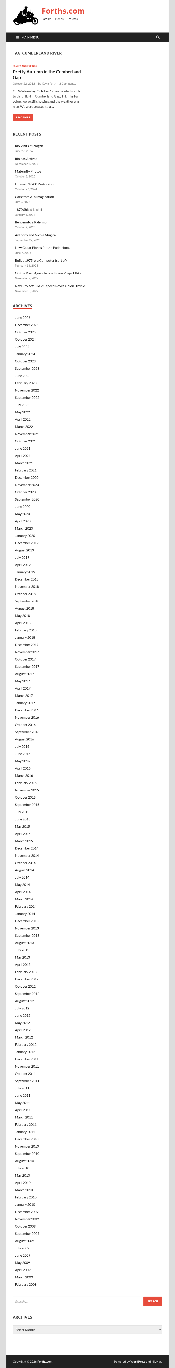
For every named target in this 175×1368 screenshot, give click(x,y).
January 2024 (25, 354)
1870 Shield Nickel (28, 209)
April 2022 (23, 419)
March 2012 (24, 1037)
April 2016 (23, 768)
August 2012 (24, 1001)
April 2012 (23, 1030)
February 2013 (25, 972)
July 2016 (22, 746)
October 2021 (25, 441)
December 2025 (26, 325)
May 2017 (22, 681)
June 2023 (22, 376)
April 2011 (23, 1110)
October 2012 (25, 986)
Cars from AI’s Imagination (34, 197)
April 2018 (23, 623)
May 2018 (22, 615)
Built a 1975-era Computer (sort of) (41, 260)
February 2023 (25, 383)
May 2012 (22, 1023)
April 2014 (23, 892)
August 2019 (24, 550)
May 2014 (22, 884)
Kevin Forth (49, 83)
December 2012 (26, 979)
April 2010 (23, 1182)
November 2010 (27, 1146)
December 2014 (26, 848)
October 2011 (25, 1073)
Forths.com (63, 11)
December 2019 (26, 543)
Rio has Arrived (26, 159)
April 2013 (23, 964)
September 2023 (27, 368)
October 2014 (25, 863)
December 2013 (26, 921)
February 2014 (25, 906)
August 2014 (24, 870)
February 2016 (25, 783)
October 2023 (25, 361)
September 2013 (27, 935)
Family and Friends (25, 66)
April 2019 (23, 565)
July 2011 (22, 1088)
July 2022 (22, 405)
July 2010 (22, 1168)
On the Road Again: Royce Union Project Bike (48, 273)
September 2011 (27, 1081)
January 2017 (25, 703)
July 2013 (22, 950)
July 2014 (22, 877)
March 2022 (24, 426)
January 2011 (25, 1132)
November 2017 (27, 652)
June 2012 (22, 1015)
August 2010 (24, 1161)
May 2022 (22, 412)
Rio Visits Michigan (29, 146)
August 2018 (24, 608)
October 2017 (25, 659)
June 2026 (22, 317)
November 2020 (27, 485)
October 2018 (25, 594)
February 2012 (25, 1044)
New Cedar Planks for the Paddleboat (42, 247)
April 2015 (23, 834)
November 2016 (27, 717)
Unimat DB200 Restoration (35, 184)
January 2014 (25, 914)
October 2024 (25, 339)
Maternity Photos (28, 171)
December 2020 (26, 477)
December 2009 (26, 1212)
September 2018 (27, 601)
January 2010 (25, 1204)
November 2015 (27, 790)
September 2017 (27, 666)
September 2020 (27, 499)
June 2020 (22, 506)
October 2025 (25, 332)
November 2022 (27, 390)
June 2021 (22, 448)
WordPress (137, 1361)
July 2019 (22, 557)
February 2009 (25, 1284)
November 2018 (27, 586)
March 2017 (24, 695)
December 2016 (26, 710)
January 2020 (25, 535)
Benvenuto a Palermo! (31, 222)
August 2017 (24, 674)
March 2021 (24, 463)
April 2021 (23, 456)
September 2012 (27, 993)
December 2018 (26, 579)
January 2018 (25, 637)
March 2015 (24, 841)
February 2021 (25, 470)
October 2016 (25, 724)
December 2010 (26, 1139)
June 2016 (22, 754)
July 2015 (22, 812)
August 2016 (24, 739)
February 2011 (25, 1124)
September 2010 (27, 1153)
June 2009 (22, 1255)
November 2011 (27, 1066)
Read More (21, 116)
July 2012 (22, 1008)
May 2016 (22, 761)
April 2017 (23, 688)
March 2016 (24, 775)
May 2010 (22, 1175)
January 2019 (25, 572)
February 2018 (25, 630)
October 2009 (25, 1226)
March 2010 (24, 1190)
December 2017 (26, 645)
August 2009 (24, 1241)
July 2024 (22, 346)
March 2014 (24, 899)
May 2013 (22, 957)
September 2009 (27, 1233)
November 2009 (27, 1219)
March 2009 (24, 1277)
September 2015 (27, 804)
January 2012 (25, 1052)
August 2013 (24, 943)
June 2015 (22, 819)
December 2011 (26, 1059)
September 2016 (27, 732)
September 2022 (27, 397)
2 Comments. (67, 83)
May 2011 (22, 1103)
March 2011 (24, 1117)
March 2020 (24, 528)
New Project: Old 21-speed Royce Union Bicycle (50, 286)
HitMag (157, 1361)
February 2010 (25, 1197)
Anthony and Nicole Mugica (35, 235)
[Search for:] (87, 1301)
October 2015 (25, 797)
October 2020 (25, 492)
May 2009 (22, 1262)
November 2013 (27, 928)
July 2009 (22, 1248)
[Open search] (158, 37)
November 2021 (27, 434)
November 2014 (27, 855)
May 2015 (22, 826)
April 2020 (23, 521)
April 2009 (23, 1270)
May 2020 (22, 514)
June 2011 (22, 1095)
